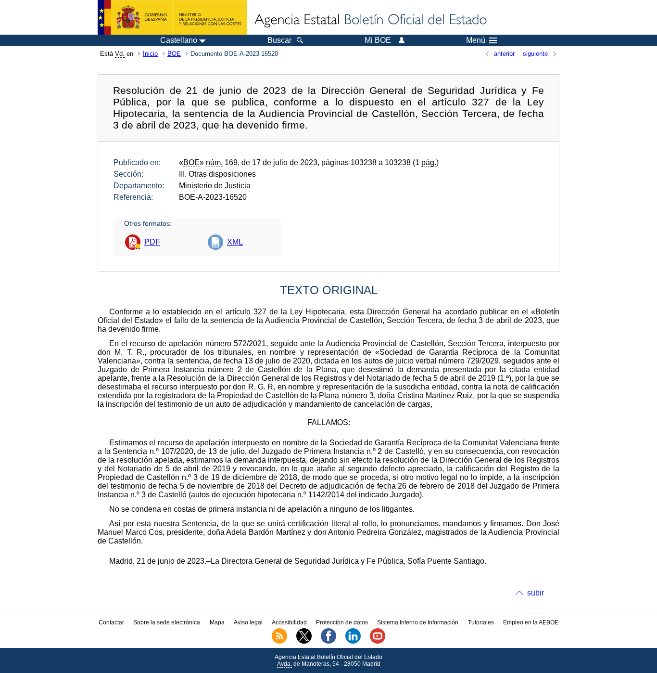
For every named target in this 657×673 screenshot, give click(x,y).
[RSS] (279, 641)
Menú (475, 40)
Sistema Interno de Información (417, 622)
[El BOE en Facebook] (328, 641)
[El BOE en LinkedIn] (353, 641)
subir (535, 593)
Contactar (111, 622)
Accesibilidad (289, 622)
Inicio (150, 53)
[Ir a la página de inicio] (370, 20)
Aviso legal (248, 622)
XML (235, 242)
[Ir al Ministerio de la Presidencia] (172, 17)
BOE (174, 53)
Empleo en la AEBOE (530, 622)
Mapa (217, 622)
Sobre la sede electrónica (166, 622)
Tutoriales (481, 622)
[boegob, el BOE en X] (304, 641)
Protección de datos (342, 622)
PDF (152, 242)
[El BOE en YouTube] (377, 641)
